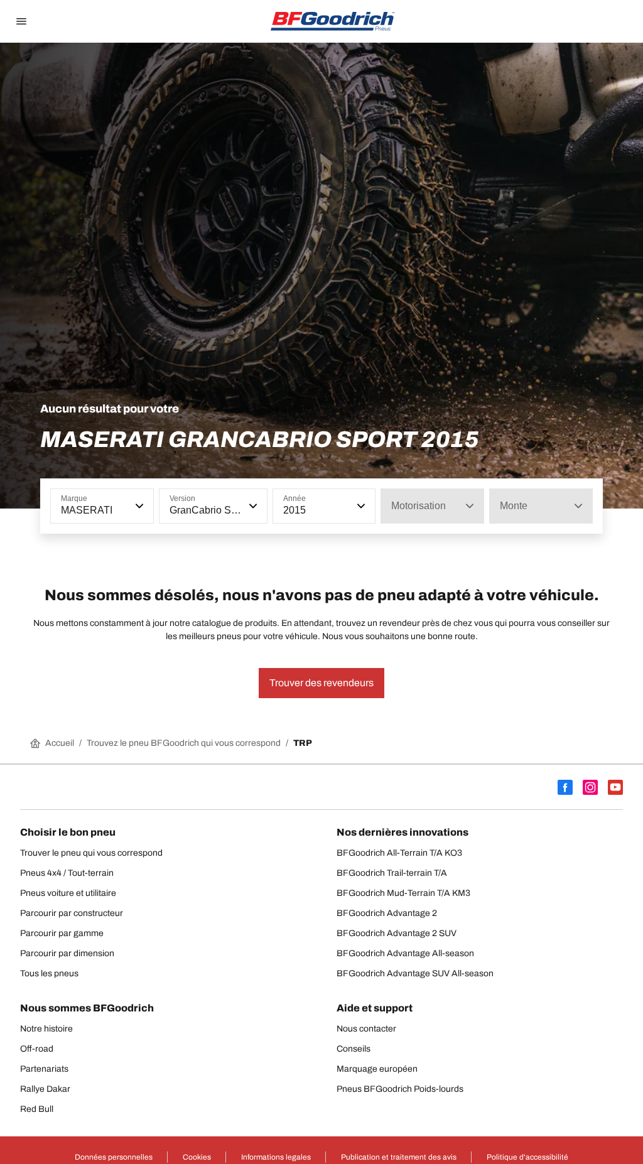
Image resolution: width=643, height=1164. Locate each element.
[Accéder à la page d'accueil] (333, 21)
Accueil (59, 743)
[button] (138, 506)
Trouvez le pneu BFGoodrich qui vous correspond (184, 743)
